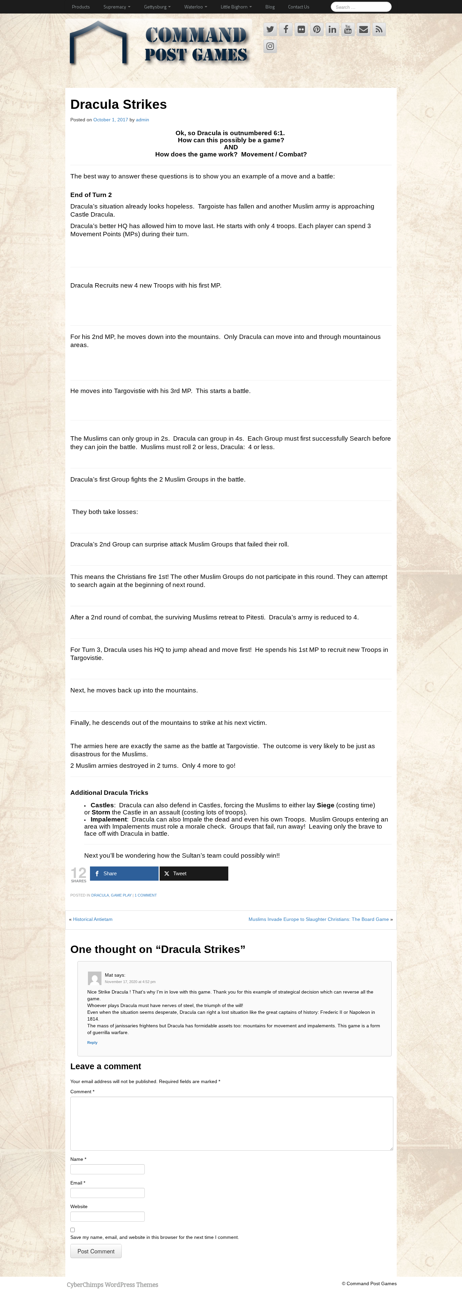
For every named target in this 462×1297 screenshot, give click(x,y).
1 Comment (146, 895)
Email (77, 1182)
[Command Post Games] (160, 45)
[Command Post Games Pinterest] (317, 29)
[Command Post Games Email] (363, 29)
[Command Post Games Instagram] (270, 46)
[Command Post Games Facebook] (286, 29)
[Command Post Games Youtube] (348, 29)
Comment (82, 1091)
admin (142, 119)
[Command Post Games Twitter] (270, 29)
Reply (92, 1043)
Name (78, 1159)
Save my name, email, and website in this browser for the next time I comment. (154, 1237)
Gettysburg (155, 6)
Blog (270, 6)
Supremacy (115, 6)
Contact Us (298, 6)
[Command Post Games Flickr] (301, 29)
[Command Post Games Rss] (379, 29)
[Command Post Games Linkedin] (332, 29)
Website (79, 1206)
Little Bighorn (235, 6)
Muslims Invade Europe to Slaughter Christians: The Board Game (319, 919)
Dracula (100, 895)
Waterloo (194, 6)
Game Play (121, 895)
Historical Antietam (93, 919)
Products (81, 6)
